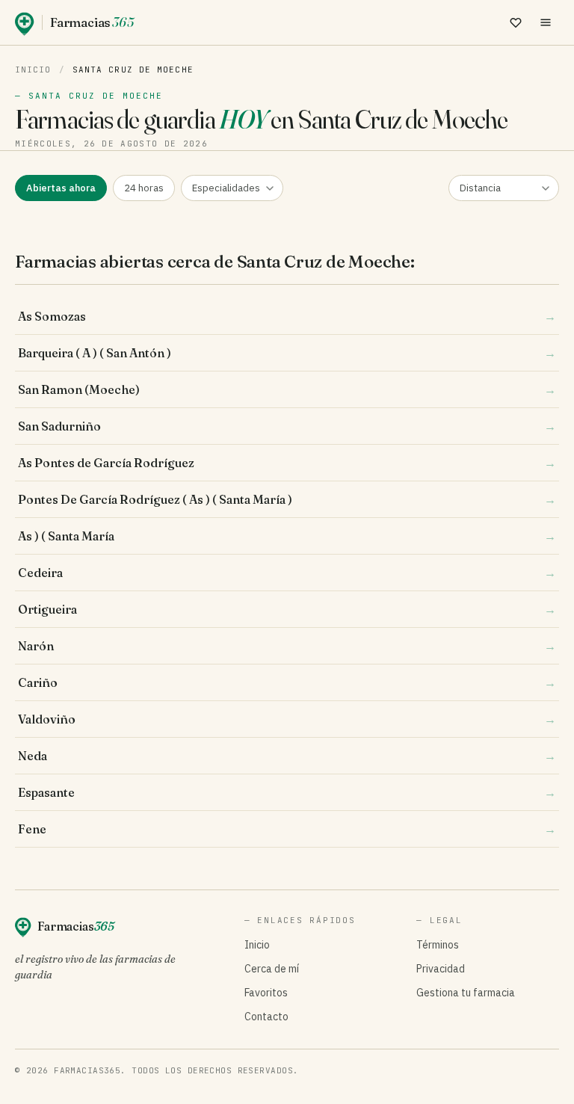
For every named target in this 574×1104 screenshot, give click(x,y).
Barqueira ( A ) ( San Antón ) (287, 352)
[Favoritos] (515, 22)
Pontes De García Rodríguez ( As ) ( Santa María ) (287, 499)
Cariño (287, 682)
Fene (287, 828)
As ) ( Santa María (287, 535)
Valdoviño (287, 719)
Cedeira (287, 572)
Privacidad (440, 968)
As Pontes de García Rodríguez (287, 462)
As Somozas (287, 316)
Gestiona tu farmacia (465, 992)
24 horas (144, 188)
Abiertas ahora (61, 188)
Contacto (266, 1016)
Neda (287, 755)
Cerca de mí (271, 968)
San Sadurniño (287, 426)
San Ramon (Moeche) (287, 389)
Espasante (287, 792)
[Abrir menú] (545, 22)
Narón (287, 645)
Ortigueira (287, 609)
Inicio (33, 69)
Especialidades (226, 188)
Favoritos (266, 992)
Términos (437, 945)
